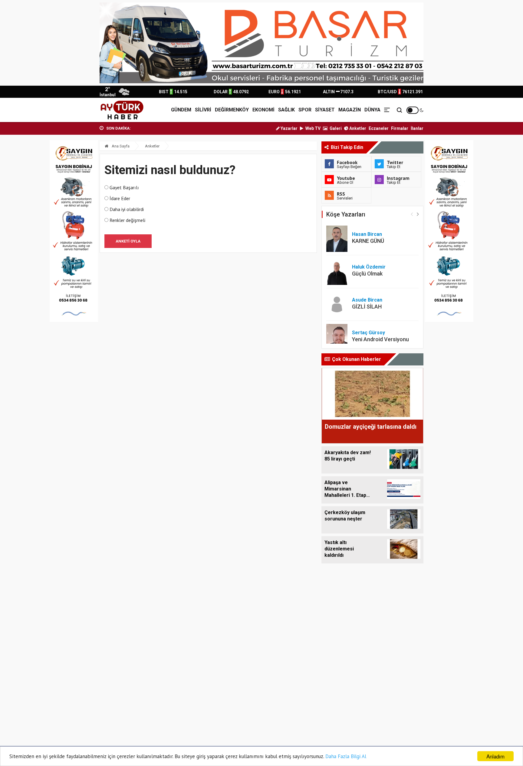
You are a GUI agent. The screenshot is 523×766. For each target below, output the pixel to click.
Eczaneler (379, 128)
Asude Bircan (367, 300)
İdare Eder (120, 198)
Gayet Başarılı (124, 187)
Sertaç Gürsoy (368, 332)
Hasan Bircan (367, 234)
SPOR (304, 110)
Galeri (335, 128)
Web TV (312, 128)
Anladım (495, 756)
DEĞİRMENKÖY (232, 110)
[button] (418, 214)
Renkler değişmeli (127, 220)
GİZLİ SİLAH (367, 306)
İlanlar (417, 128)
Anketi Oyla (128, 241)
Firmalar (399, 128)
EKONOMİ (263, 110)
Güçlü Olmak (367, 273)
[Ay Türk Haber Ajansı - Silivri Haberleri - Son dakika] (122, 110)
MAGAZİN (349, 110)
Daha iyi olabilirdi (127, 209)
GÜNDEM (181, 110)
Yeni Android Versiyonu (380, 339)
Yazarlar (289, 128)
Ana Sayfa (120, 146)
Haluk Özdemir (369, 267)
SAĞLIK (286, 110)
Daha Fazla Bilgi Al (345, 756)
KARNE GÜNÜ (368, 241)
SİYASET (325, 110)
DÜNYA (372, 110)
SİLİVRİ (203, 110)
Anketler (357, 128)
